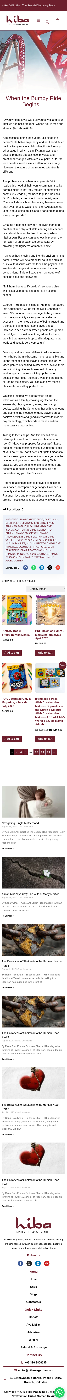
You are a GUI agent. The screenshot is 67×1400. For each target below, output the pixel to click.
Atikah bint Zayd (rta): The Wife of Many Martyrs (30, 894)
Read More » (8, 848)
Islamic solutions (32, 536)
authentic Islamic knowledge (24, 519)
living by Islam (25, 540)
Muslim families (15, 543)
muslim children (46, 540)
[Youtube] (46, 1263)
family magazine (15, 526)
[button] (38, 20)
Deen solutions (23, 523)
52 (36, 751)
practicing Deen (43, 547)
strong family (48, 553)
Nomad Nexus (46, 1396)
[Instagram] (29, 1263)
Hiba (30, 526)
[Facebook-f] (20, 1263)
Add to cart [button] (11, 652)
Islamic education (26, 533)
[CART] (57, 20)
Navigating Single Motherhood (20, 823)
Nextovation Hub (23, 1396)
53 (42, 751)
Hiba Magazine (43, 526)
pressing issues (27, 553)
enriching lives (44, 523)
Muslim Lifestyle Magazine (44, 543)
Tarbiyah (39, 557)
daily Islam (51, 519)
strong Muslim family (19, 557)
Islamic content (15, 530)
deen (8, 523)
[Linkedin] (38, 1263)
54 (48, 751)
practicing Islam (16, 550)
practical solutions (18, 547)
